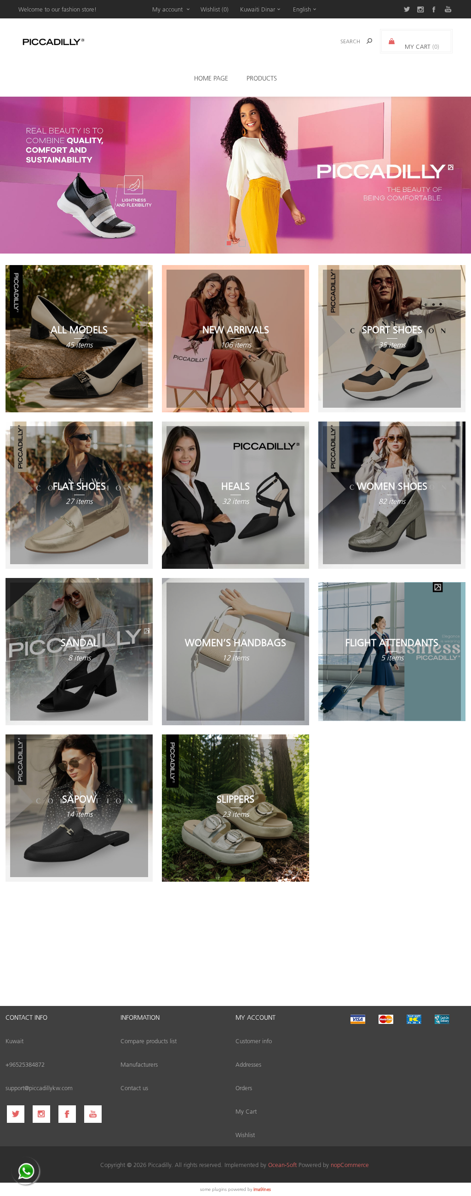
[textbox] (338, 41)
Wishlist (245, 1134)
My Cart (246, 1111)
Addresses (248, 1064)
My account (167, 9)
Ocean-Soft (282, 1164)
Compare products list (149, 1040)
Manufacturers (139, 1064)
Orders (244, 1087)
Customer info (254, 1040)
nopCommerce (350, 1164)
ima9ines (262, 1189)
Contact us (134, 1087)
